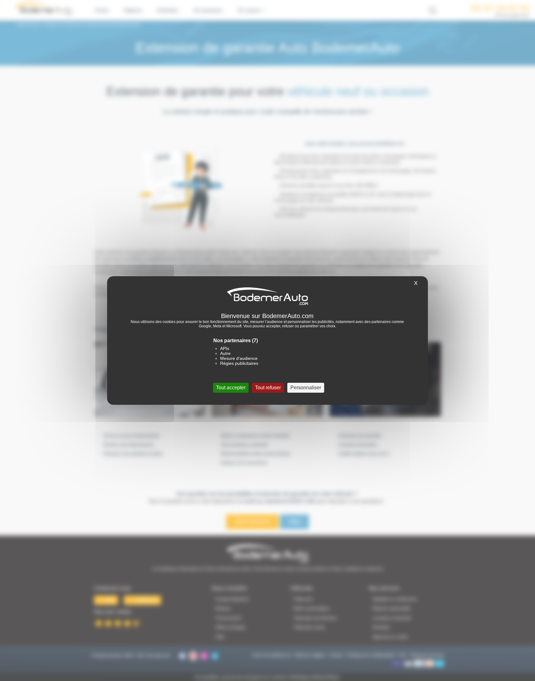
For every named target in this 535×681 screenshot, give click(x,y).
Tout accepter (231, 387)
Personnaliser (305, 387)
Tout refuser (268, 387)
